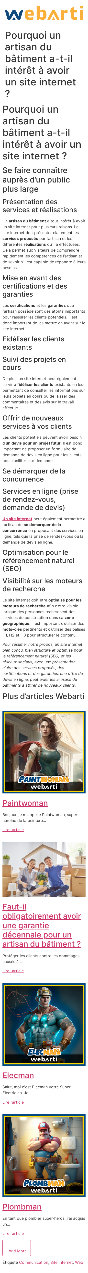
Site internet (61, 1262)
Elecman (18, 1075)
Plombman (22, 1206)
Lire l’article (13, 829)
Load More (17, 1250)
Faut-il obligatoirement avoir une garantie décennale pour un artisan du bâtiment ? (41, 925)
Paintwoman (25, 803)
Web (79, 1262)
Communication (33, 1262)
